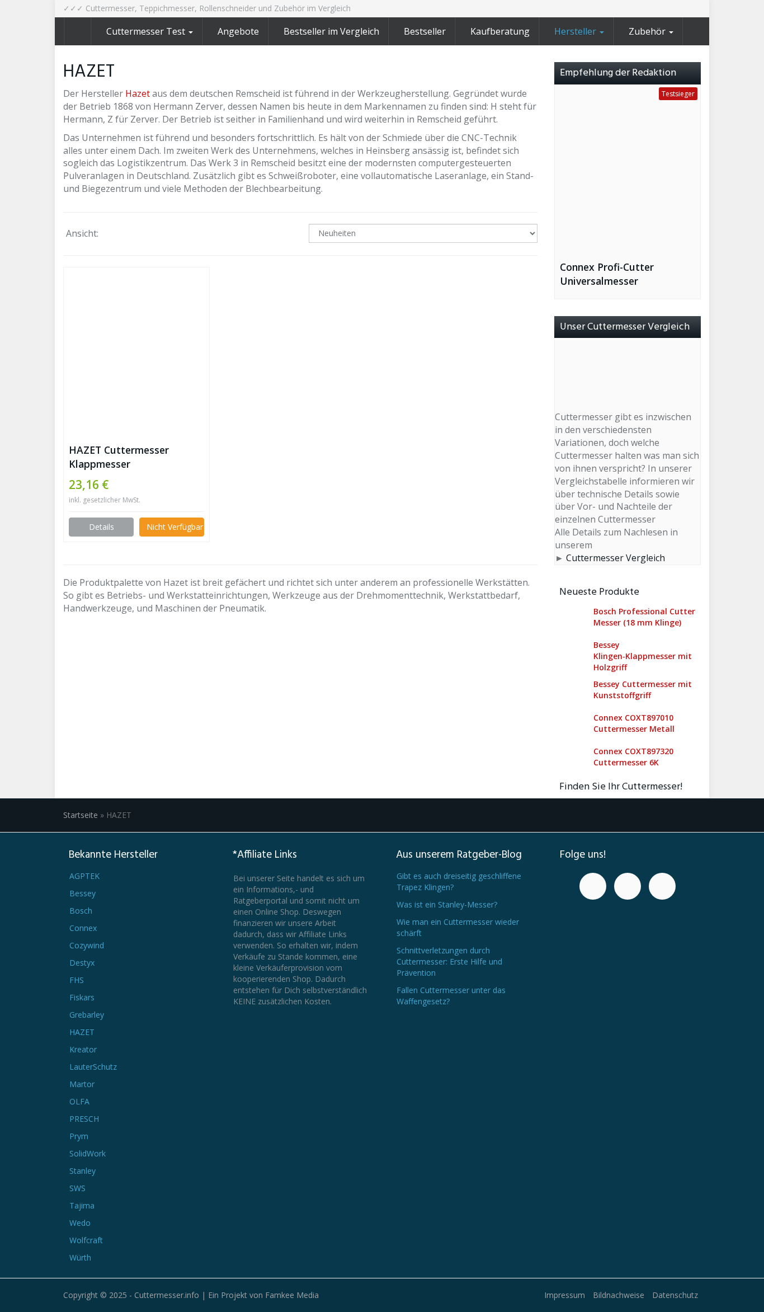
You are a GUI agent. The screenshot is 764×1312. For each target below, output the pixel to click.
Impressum (564, 1295)
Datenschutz (675, 1295)
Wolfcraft (86, 1240)
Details (101, 526)
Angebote (238, 31)
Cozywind (86, 945)
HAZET (82, 1032)
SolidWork (87, 1153)
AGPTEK (84, 876)
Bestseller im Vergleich (331, 31)
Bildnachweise (618, 1295)
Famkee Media (292, 1295)
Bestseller (425, 31)
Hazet (137, 93)
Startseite (80, 815)
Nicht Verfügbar (175, 526)
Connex (83, 928)
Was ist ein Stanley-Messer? (447, 904)
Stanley (82, 1170)
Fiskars (82, 997)
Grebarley (86, 1014)
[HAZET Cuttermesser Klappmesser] (136, 346)
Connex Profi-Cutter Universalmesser (607, 274)
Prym (78, 1136)
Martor (82, 1084)
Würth (80, 1257)
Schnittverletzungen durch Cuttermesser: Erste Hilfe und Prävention (449, 961)
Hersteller (576, 31)
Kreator (83, 1049)
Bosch (80, 910)
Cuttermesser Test (146, 31)
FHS (76, 980)
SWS (77, 1188)
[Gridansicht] (116, 234)
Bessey (82, 893)
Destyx (82, 962)
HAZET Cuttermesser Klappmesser (119, 457)
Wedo (80, 1222)
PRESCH (84, 1118)
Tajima (82, 1205)
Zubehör (648, 31)
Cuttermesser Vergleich (615, 558)
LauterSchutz (93, 1066)
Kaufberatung (500, 31)
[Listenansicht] (145, 234)
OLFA (79, 1101)
